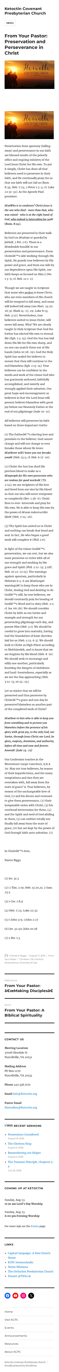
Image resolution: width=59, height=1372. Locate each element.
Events (35, 1226)
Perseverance (12, 962)
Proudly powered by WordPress (21, 1365)
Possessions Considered (23, 1134)
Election (39, 959)
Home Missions (18, 1267)
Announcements (16, 1335)
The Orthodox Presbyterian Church (30, 1271)
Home (9, 1311)
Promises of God (28, 962)
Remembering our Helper (24, 1152)
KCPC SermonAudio (20, 1262)
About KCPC (13, 1351)
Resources (11, 1343)
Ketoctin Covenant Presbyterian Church (25, 11)
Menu (10, 23)
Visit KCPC (11, 1319)
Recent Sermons (28, 1125)
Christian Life (27, 959)
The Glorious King (19, 1143)
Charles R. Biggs (17, 955)
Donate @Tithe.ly (19, 1276)
